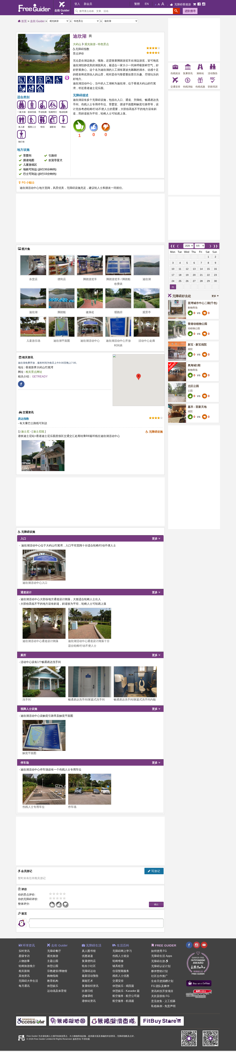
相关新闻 (24, 971)
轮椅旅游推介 (27, 966)
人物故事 (24, 960)
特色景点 (103, 44)
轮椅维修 (118, 960)
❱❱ (215, 245)
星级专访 (24, 955)
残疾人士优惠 (120, 975)
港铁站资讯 (89, 1000)
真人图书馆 (89, 950)
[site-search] (176, 11)
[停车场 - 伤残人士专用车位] (44, 789)
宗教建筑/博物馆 (57, 971)
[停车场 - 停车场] (89, 789)
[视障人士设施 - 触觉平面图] (44, 735)
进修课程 (87, 995)
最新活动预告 (90, 975)
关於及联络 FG (160, 996)
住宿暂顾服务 (120, 971)
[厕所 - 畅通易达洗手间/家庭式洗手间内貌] (135, 681)
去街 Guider (37, 21)
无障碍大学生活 (28, 980)
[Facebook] (199, 4)
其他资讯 (24, 975)
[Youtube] (204, 945)
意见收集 (156, 1001)
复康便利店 (89, 960)
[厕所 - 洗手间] (44, 681)
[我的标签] (89, 36)
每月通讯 (24, 985)
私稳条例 (156, 1006)
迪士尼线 (39, 431)
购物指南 (52, 975)
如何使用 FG (159, 950)
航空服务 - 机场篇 (123, 1000)
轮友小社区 (89, 966)
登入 (77, 3)
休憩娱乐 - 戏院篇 (123, 985)
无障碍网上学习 (122, 950)
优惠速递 (87, 955)
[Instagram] (203, 4)
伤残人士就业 (120, 955)
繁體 (137, 3)
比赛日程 (87, 990)
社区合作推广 (159, 976)
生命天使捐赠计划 (162, 981)
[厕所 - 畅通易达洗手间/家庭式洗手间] (89, 681)
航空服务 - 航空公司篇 (126, 995)
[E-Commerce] (195, 4)
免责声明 (170, 1006)
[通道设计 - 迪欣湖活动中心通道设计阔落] (44, 623)
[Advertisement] (90, 218)
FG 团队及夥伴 (160, 986)
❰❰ (172, 245)
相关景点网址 (34, 371)
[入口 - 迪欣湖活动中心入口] (44, 565)
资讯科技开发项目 (162, 991)
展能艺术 (87, 980)
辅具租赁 (118, 966)
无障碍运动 (89, 971)
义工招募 (170, 1001)
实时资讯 (24, 950)
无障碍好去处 (181, 296)
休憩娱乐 (52, 985)
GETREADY (40, 376)
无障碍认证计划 (161, 966)
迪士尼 (25, 431)
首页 (24, 21)
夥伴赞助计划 (159, 971)
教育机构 (52, 980)
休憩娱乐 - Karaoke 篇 (126, 990)
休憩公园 (52, 966)
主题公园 (52, 960)
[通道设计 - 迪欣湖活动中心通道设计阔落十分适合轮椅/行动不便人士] (89, 623)
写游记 (155, 871)
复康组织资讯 (90, 985)
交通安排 (118, 980)
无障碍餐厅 (54, 950)
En (147, 3)
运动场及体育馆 (57, 990)
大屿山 (77, 44)
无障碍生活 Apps (161, 955)
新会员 (88, 3)
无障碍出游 (158, 961)
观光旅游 (90, 44)
